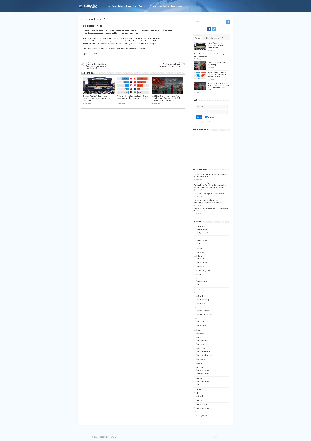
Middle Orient (143, 6)
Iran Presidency (203, 300)
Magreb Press (203, 344)
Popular (205, 38)
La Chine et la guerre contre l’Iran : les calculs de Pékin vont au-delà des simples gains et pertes (166, 98)
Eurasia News (202, 281)
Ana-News (200, 252)
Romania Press (203, 385)
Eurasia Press (202, 285)
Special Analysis (176, 6)
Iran (134, 6)
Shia (197, 393)
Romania (153, 6)
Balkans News (203, 266)
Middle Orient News (205, 351)
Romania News (203, 381)
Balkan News (202, 259)
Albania (199, 248)
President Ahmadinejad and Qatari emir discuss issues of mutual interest (96, 65)
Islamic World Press (205, 314)
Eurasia (128, 6)
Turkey (198, 412)
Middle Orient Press (205, 355)
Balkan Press (202, 262)
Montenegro (200, 360)
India (198, 289)
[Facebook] (209, 29)
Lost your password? (203, 122)
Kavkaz (198, 319)
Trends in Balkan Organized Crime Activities (209, 194)
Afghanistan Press (204, 233)
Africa (114, 6)
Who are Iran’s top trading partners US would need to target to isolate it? (132, 98)
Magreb (199, 337)
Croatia (199, 274)
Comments (215, 38)
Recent (197, 38)
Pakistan (199, 363)
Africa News (202, 240)
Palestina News (203, 370)
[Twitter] (214, 29)
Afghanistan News (204, 229)
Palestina (199, 367)
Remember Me (212, 117)
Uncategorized (201, 416)
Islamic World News (205, 311)
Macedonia (200, 334)
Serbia (198, 389)
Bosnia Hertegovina (203, 271)
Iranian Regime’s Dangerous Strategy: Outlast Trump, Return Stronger (96, 98)
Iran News (201, 296)
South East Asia (163, 6)
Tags (223, 38)
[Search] (228, 22)
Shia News (201, 396)
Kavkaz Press (202, 325)
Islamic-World (201, 308)
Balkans (121, 6)
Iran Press (201, 303)
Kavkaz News (202, 322)
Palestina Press (203, 374)
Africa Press (202, 244)
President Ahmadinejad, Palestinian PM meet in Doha (170, 64)
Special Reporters (202, 408)
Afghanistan (200, 226)
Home (108, 6)
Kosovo (199, 330)
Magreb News (203, 340)
